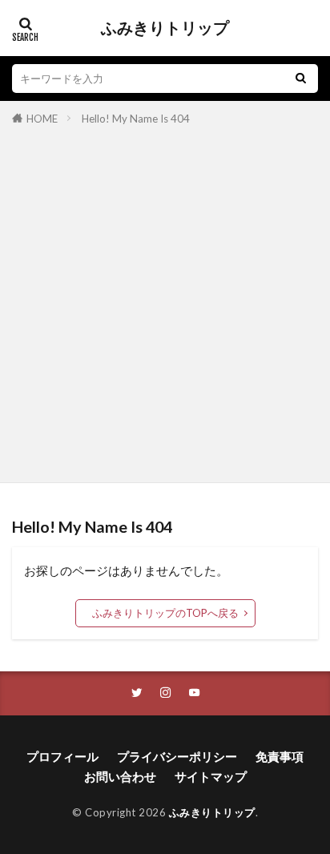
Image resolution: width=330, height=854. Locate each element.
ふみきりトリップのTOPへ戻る (165, 612)
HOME (42, 118)
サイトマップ (211, 776)
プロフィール (62, 756)
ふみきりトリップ (165, 28)
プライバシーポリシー (177, 756)
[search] (300, 78)
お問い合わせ (120, 776)
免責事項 (280, 756)
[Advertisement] (165, 301)
